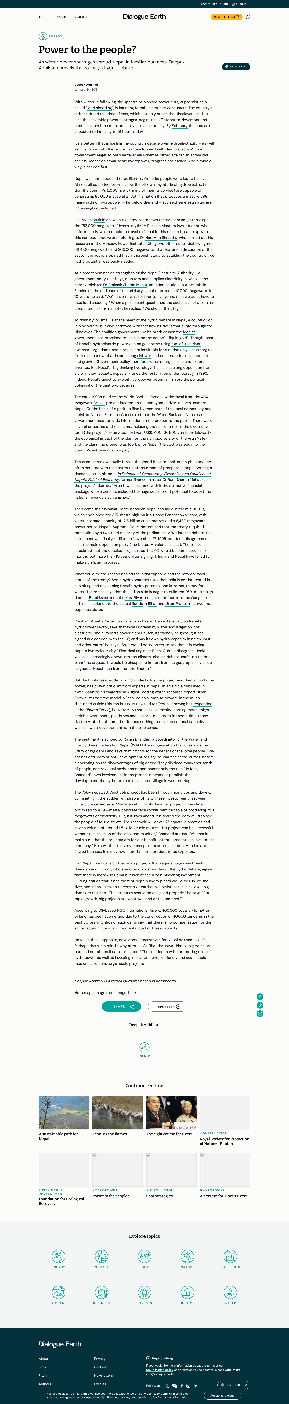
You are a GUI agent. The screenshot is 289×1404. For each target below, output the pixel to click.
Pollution (230, 1267)
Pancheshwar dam (181, 515)
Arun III (99, 402)
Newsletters (224, 17)
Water (230, 1303)
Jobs (42, 1367)
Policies (100, 1384)
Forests (144, 1303)
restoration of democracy (171, 373)
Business (101, 1303)
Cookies (100, 1367)
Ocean (58, 1303)
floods (137, 603)
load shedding (99, 107)
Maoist (189, 331)
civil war (144, 355)
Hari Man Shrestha (161, 237)
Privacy (100, 1358)
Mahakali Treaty (115, 509)
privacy (125, 1397)
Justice (187, 1303)
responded (202, 703)
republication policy (159, 1370)
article (99, 219)
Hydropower (105, 1190)
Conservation (214, 1133)
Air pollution (160, 1190)
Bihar (152, 603)
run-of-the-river (186, 343)
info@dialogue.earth (160, 1374)
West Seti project (125, 792)
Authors (45, 1384)
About (205, 4)
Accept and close (222, 1395)
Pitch (43, 1375)
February (180, 125)
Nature (187, 1267)
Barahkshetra (100, 597)
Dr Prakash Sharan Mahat (125, 284)
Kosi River (133, 597)
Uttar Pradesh (177, 603)
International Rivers (143, 910)
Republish (220, 4)
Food (144, 1267)
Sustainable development (52, 1192)
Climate (101, 1267)
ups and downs (196, 792)
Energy (59, 1267)
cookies (143, 1397)
